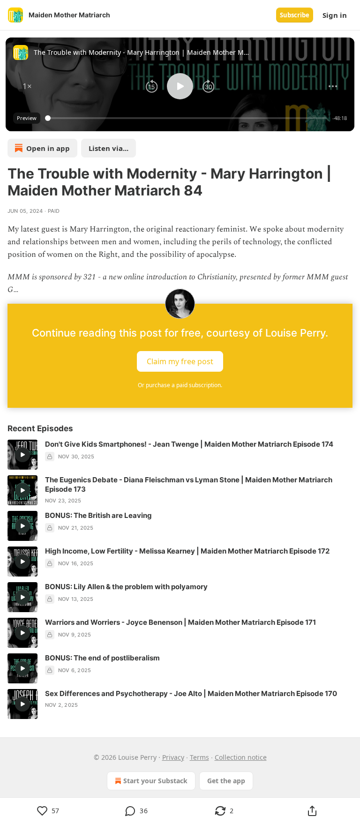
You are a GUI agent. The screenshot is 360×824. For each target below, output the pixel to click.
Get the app (226, 780)
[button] (27, 86)
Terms (199, 757)
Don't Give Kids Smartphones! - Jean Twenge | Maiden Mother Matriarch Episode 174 (189, 444)
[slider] (187, 118)
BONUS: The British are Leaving (98, 515)
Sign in (334, 15)
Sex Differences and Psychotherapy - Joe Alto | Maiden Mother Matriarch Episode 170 (191, 693)
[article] (180, 455)
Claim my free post (180, 361)
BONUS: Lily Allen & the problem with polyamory (126, 586)
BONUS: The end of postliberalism (102, 657)
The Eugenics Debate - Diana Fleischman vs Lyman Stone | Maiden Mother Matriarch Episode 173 (188, 484)
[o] (22, 454)
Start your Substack (155, 780)
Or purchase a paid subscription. (180, 385)
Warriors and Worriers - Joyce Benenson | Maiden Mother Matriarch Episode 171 (180, 622)
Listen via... (108, 148)
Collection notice (241, 757)
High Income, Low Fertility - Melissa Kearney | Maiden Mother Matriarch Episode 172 (187, 551)
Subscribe (294, 15)
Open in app (48, 148)
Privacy (173, 757)
